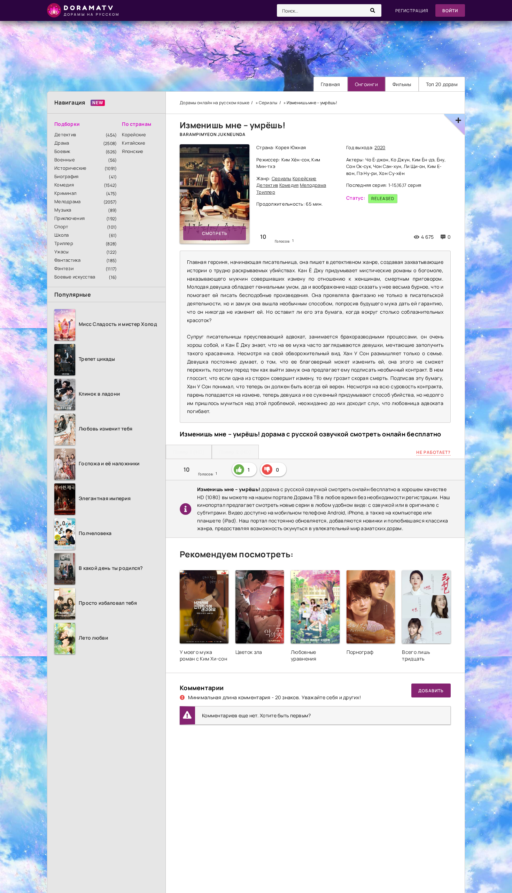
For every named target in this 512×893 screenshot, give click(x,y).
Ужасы (61, 252)
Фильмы (402, 84)
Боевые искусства (74, 277)
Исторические (70, 168)
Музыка (62, 210)
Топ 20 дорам (442, 84)
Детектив (65, 134)
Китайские (133, 143)
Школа (61, 235)
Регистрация (411, 11)
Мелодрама (67, 201)
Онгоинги (366, 84)
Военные (64, 160)
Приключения (69, 218)
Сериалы (282, 178)
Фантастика (67, 260)
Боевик (62, 151)
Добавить (431, 691)
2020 (379, 147)
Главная (330, 84)
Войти (450, 11)
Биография (66, 176)
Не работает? (433, 452)
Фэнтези (63, 268)
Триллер (63, 243)
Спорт (61, 226)
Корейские (134, 134)
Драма (61, 143)
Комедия (64, 185)
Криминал (65, 193)
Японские (132, 151)
